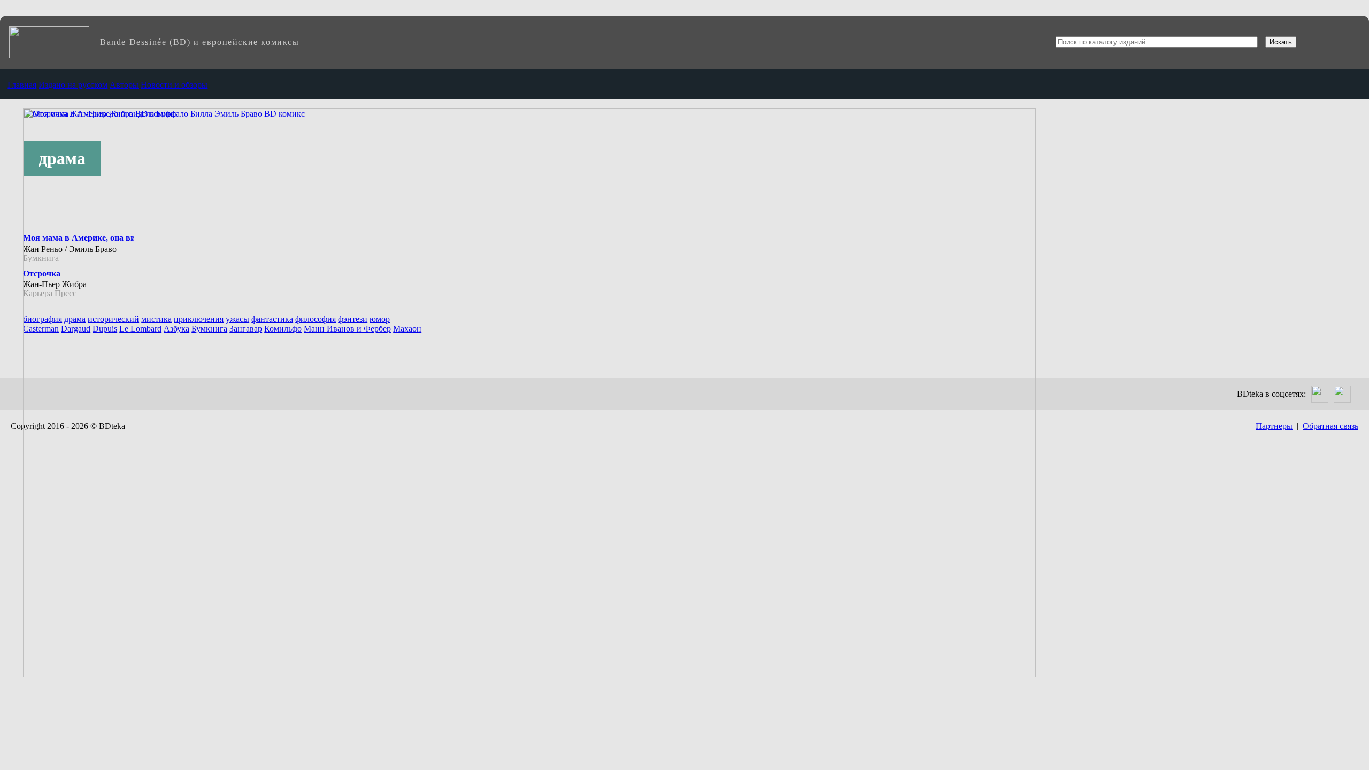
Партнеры (1274, 425)
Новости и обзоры (174, 84)
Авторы (124, 84)
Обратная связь (1330, 425)
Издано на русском (73, 84)
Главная (21, 84)
